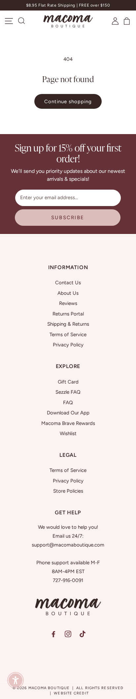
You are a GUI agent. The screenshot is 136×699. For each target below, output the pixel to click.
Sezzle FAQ (68, 392)
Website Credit (71, 693)
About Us (68, 293)
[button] (21, 21)
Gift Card (68, 382)
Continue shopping (68, 102)
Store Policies (68, 491)
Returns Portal (68, 314)
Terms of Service (68, 335)
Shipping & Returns (68, 324)
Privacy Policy (68, 345)
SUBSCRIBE (67, 218)
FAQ (68, 403)
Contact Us (68, 283)
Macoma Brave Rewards (68, 423)
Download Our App (68, 413)
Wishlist (68, 433)
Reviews (68, 303)
